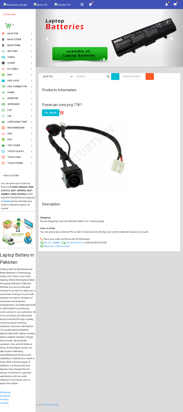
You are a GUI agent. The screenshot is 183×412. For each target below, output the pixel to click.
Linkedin (4, 403)
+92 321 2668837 (52, 242)
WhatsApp (5, 392)
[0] (12, 25)
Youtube (4, 399)
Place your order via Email (57, 246)
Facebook (5, 396)
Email (7, 201)
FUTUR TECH (51, 404)
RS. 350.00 (50, 112)
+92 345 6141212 (74, 242)
